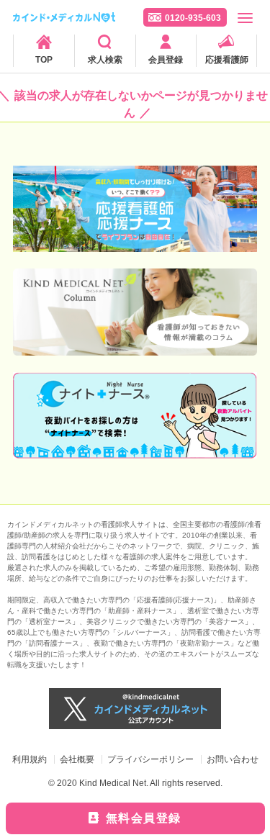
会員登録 (165, 60)
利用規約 (29, 759)
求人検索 (105, 60)
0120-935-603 (193, 18)
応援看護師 (226, 60)
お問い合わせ (232, 759)
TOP (44, 60)
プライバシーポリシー (150, 759)
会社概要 (77, 759)
